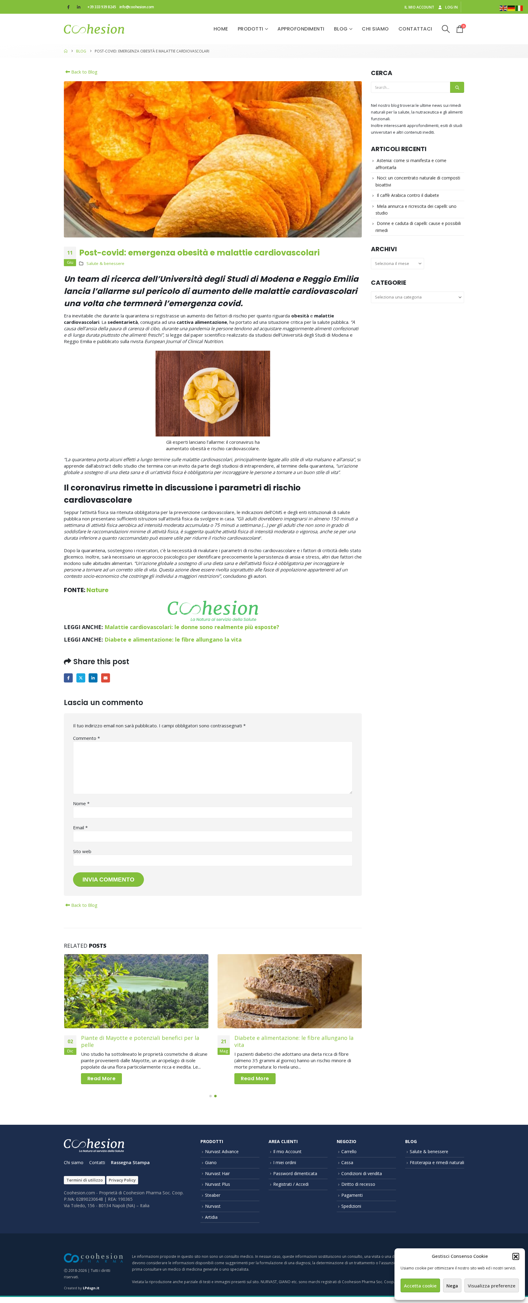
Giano (211, 1162)
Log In (451, 7)
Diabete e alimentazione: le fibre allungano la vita (173, 639)
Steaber (212, 1195)
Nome (81, 803)
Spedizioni (351, 1206)
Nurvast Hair (217, 1173)
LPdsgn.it (91, 1288)
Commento (86, 738)
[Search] (457, 87)
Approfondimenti (300, 28)
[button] (516, 1256)
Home (221, 28)
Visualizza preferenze (491, 1286)
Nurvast (213, 1206)
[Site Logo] (94, 29)
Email (105, 677)
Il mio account (419, 7)
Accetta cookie (420, 1286)
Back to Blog (83, 72)
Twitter (80, 677)
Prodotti (250, 28)
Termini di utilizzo (84, 1180)
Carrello (349, 1151)
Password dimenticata (295, 1173)
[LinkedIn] (78, 7)
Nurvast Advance (222, 1151)
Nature (97, 590)
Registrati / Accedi (291, 1184)
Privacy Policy (122, 1180)
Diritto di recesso (358, 1184)
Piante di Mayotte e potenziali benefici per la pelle (140, 1041)
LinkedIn (93, 677)
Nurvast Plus (217, 1184)
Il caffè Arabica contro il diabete (408, 195)
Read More (101, 1078)
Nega (452, 1286)
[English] (504, 8)
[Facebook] (68, 7)
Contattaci (415, 28)
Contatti (97, 1162)
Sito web (82, 851)
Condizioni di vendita (361, 1173)
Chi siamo (375, 28)
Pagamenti (352, 1195)
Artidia (211, 1217)
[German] (511, 8)
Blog (341, 28)
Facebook (68, 677)
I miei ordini (284, 1162)
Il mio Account (287, 1151)
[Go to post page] (136, 991)
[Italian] (519, 8)
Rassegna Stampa (130, 1162)
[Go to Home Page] (66, 51)
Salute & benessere (105, 263)
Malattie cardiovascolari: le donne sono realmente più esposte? (192, 627)
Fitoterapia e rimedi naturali (437, 1162)
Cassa (347, 1162)
